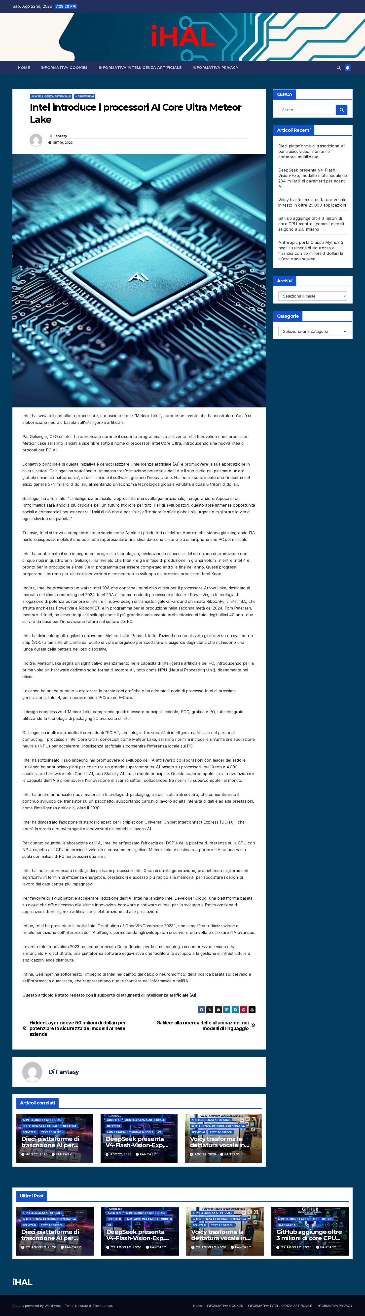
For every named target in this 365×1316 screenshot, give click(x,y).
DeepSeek (113, 1126)
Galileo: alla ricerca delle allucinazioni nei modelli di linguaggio (202, 1025)
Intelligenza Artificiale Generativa (49, 1126)
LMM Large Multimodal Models (130, 1132)
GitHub (327, 1219)
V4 (159, 1132)
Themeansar (102, 1306)
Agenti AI (113, 1119)
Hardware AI (84, 96)
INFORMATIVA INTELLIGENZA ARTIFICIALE (140, 67)
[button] (339, 67)
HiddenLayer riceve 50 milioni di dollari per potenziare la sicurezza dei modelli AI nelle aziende (78, 1028)
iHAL (182, 36)
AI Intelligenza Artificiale (51, 96)
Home (24, 67)
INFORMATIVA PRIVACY (216, 67)
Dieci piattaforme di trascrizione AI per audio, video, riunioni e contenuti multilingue (311, 151)
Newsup (81, 1306)
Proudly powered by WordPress (37, 1306)
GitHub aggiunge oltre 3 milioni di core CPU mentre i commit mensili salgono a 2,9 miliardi (311, 224)
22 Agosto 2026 (41, 1247)
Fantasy (60, 136)
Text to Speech (52, 1132)
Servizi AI (29, 1132)
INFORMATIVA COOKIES (64, 67)
